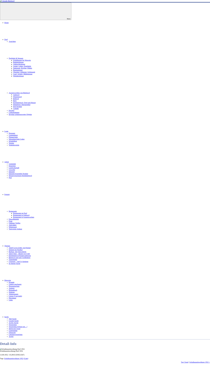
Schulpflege (13, 141)
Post (10, 178)
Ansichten (12, 41)
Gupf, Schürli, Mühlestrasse (22, 74)
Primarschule (13, 137)
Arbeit (6, 162)
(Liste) (26, 358)
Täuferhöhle (13, 260)
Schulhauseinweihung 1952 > (199, 362)
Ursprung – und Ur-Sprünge (18, 261)
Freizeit (7, 194)
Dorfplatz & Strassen (16, 58)
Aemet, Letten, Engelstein (22, 66)
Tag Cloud (184, 362)
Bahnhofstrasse (18, 62)
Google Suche (14, 321)
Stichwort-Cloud (14, 329)
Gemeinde (12, 164)
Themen (7, 246)
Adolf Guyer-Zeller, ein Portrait (20, 248)
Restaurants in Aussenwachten (23, 217)
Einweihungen (14, 219)
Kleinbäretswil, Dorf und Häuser (24, 103)
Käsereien (12, 166)
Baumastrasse (18, 70)
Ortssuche (12, 333)
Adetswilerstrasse (19, 64)
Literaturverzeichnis (15, 334)
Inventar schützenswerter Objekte (20, 114)
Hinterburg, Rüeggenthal (21, 105)
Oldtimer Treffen (14, 223)
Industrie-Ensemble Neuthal (18, 174)
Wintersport (13, 227)
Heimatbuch (13, 290)
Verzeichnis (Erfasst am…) (18, 327)
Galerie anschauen (15, 284)
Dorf (6, 39)
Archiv (11, 336)
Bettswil (16, 99)
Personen (12, 133)
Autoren (11, 288)
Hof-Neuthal (17, 107)
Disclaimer (12, 298)
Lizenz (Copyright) (15, 296)
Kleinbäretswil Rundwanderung (20, 256)
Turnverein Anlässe (15, 229)
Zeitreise (12, 292)
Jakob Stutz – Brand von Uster (19, 254)
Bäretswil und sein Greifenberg (19, 258)
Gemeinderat (13, 135)
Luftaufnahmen (14, 112)
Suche (6, 317)
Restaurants (13, 211)
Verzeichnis (13, 325)
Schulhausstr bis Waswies (22, 60)
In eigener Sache (14, 263)
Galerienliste (13, 331)
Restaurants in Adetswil (21, 215)
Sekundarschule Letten (16, 139)
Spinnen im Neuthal (16, 250)
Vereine (11, 143)
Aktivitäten (12, 225)
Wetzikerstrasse (18, 76)
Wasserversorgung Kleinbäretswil (20, 176)
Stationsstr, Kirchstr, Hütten (22, 68)
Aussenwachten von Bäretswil (19, 93)
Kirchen (11, 110)
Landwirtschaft (14, 168)
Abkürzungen (13, 294)
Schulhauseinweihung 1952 (13, 358)
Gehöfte (16, 109)
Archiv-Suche (13, 323)
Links (11, 300)
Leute (6, 131)
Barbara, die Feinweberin (17, 252)
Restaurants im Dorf (20, 213)
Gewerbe (12, 170)
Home (6, 23)
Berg (15, 101)
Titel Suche (13, 319)
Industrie (12, 172)
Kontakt (11, 282)
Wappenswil (17, 97)
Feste (10, 221)
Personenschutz (14, 286)
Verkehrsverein (14, 145)
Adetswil (16, 95)
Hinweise (7, 280)
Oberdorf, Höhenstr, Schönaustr (24, 72)
